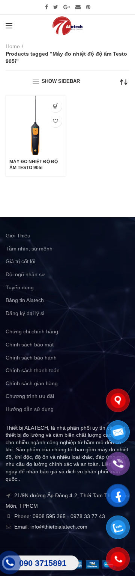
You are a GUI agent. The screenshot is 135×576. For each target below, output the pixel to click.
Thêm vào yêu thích (55, 120)
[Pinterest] (88, 7)
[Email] (78, 7)
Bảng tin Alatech (25, 300)
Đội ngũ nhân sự (25, 274)
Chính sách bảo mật (30, 345)
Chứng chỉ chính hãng (32, 331)
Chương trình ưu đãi (30, 396)
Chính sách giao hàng (32, 383)
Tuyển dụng (20, 287)
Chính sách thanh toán (33, 370)
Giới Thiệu (18, 236)
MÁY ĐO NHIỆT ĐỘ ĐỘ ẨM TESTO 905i (33, 164)
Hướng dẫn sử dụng (30, 409)
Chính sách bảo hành (31, 358)
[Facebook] (46, 7)
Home (13, 46)
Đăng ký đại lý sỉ (25, 313)
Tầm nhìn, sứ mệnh (29, 249)
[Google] (67, 7)
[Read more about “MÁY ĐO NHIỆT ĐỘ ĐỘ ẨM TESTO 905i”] (55, 105)
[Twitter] (56, 7)
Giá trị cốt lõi (20, 261)
